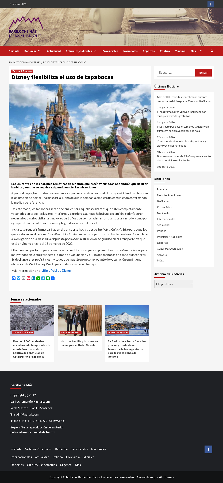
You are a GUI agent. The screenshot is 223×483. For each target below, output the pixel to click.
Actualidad (54, 51)
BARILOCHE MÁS (23, 31)
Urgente (162, 254)
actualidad (163, 224)
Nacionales (130, 51)
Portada (14, 51)
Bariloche (30, 51)
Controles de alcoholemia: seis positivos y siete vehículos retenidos (181, 143)
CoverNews (145, 477)
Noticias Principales (169, 195)
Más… (195, 51)
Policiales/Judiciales (79, 51)
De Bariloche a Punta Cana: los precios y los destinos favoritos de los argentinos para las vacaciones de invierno (127, 349)
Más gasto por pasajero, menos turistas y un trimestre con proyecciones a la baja (183, 128)
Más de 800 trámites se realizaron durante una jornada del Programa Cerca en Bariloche (183, 99)
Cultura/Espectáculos (170, 248)
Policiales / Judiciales (169, 236)
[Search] (212, 51)
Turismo (180, 51)
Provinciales (110, 51)
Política (165, 51)
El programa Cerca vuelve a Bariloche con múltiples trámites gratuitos (181, 113)
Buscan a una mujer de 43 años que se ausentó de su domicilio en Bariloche (184, 158)
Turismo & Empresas (22, 71)
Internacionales (166, 218)
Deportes (149, 51)
